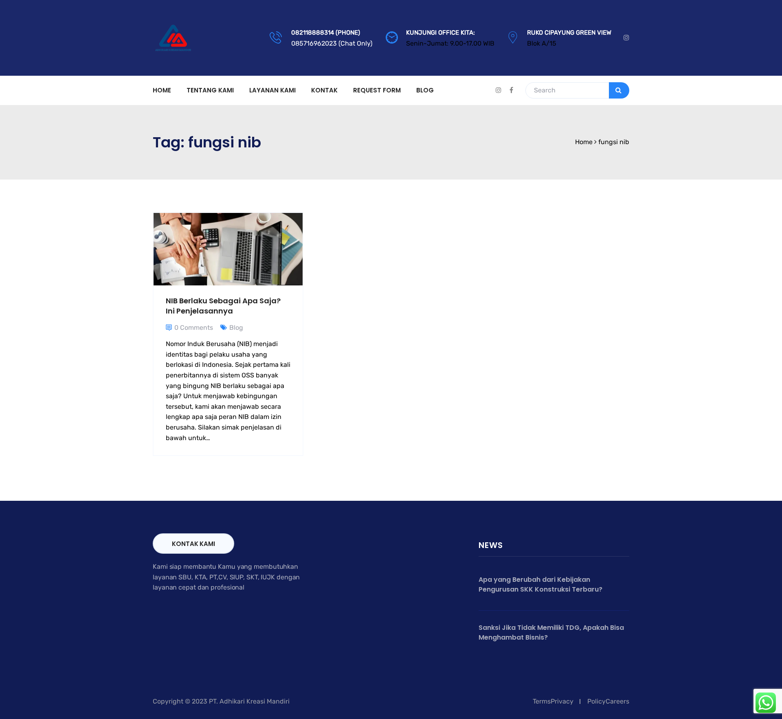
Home (162, 90)
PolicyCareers (608, 701)
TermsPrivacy (553, 701)
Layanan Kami (272, 90)
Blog (425, 90)
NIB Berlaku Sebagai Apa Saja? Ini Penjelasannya (223, 306)
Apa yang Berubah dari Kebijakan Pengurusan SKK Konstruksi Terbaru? (540, 584)
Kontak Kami (193, 543)
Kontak (324, 90)
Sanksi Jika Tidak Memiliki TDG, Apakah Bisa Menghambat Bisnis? (551, 632)
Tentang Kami (210, 90)
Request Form (377, 90)
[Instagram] (626, 38)
